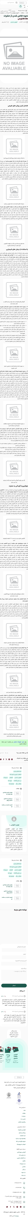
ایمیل (24, 954)
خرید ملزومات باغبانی (19, 742)
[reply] (5, 996)
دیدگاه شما (23, 968)
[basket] (20, 6)
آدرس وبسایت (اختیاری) (20, 961)
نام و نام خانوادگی (21, 947)
